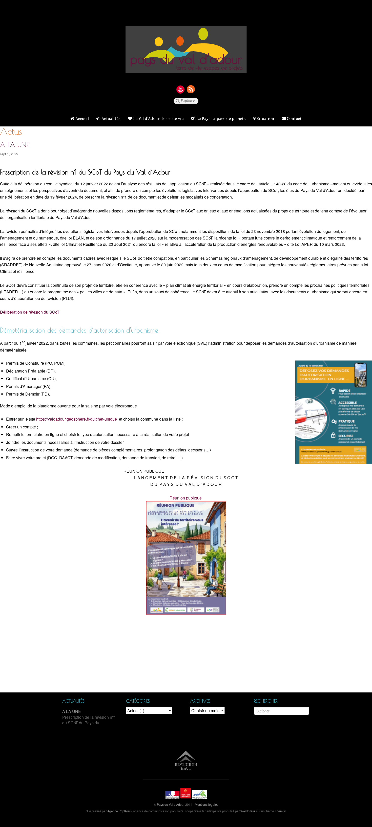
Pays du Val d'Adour (170, 804)
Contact (294, 118)
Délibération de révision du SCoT (30, 312)
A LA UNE (14, 144)
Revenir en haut (186, 766)
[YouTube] (180, 89)
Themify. (280, 811)
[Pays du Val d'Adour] (186, 69)
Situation (265, 118)
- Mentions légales (205, 804)
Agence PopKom (119, 811)
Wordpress (247, 811)
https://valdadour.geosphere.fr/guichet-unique (76, 419)
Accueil (81, 118)
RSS (191, 89)
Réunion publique (186, 498)
